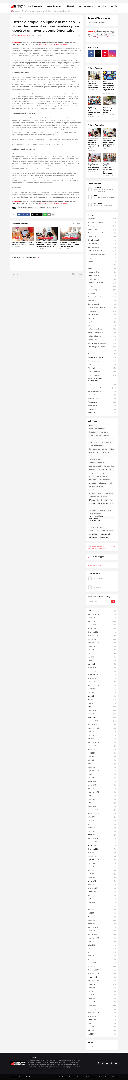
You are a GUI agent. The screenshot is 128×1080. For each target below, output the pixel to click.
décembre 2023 (102, 632)
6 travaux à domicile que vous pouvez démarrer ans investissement (45, 11)
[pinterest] (116, 1063)
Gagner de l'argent (54, 6)
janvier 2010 (102, 966)
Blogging (102, 226)
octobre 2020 (102, 746)
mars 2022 (102, 707)
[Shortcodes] (112, 60)
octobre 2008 (102, 1020)
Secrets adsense (102, 361)
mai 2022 (102, 700)
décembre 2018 (102, 788)
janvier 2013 (102, 845)
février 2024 (102, 625)
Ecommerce (102, 265)
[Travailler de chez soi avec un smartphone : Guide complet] (94, 75)
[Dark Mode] (112, 6)
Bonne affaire (102, 229)
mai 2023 (102, 657)
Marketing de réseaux (102, 332)
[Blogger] (98, 60)
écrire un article (102, 276)
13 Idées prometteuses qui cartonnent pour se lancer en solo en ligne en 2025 (109, 86)
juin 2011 (102, 906)
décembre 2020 (102, 742)
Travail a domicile (102, 372)
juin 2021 (102, 735)
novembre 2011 (102, 888)
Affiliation (102, 6)
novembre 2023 (102, 635)
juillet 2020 (102, 756)
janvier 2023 (102, 671)
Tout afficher (76, 223)
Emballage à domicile (102, 283)
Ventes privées (102, 406)
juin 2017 (102, 820)
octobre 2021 (102, 724)
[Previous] (114, 11)
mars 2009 (102, 1002)
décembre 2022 (102, 675)
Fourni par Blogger (97, 557)
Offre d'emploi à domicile (102, 347)
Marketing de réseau (102, 329)
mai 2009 (102, 995)
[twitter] (102, 1063)
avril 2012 (102, 874)
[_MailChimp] (112, 58)
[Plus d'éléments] (53, 214)
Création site (102, 244)
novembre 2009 (102, 973)
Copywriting (102, 236)
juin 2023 (102, 653)
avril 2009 (102, 998)
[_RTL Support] (91, 60)
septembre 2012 (102, 860)
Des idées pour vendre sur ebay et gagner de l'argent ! (23, 243)
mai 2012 (102, 870)
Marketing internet (102, 336)
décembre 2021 (102, 717)
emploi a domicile (102, 286)
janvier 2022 (102, 714)
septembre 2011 (102, 895)
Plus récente (16, 274)
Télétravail (70, 6)
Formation (102, 293)
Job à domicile (102, 315)
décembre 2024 (102, 614)
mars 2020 (102, 764)
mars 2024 (102, 621)
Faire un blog (102, 290)
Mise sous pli (102, 340)
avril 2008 (102, 1034)
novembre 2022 (102, 678)
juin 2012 (102, 867)
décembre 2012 (102, 849)
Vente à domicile (102, 398)
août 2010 (102, 941)
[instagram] (111, 1063)
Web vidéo (102, 413)
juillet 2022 (102, 692)
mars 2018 (102, 803)
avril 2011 (102, 913)
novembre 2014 (102, 842)
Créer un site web (102, 247)
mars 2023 (102, 664)
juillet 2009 (102, 988)
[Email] (49, 214)
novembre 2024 (102, 618)
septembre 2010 (102, 938)
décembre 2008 (102, 1013)
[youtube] (107, 1063)
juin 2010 (102, 948)
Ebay (102, 258)
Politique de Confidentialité (86, 1077)
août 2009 (102, 984)
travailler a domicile (102, 391)
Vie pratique (102, 409)
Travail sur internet (85, 6)
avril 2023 (102, 660)
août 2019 (102, 774)
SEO (102, 364)
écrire (102, 268)
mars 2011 (102, 917)
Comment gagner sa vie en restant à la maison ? (109, 110)
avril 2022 (102, 703)
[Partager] (79, 35)
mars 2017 (102, 824)
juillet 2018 (102, 799)
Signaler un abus (96, 565)
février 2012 (102, 877)
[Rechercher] (116, 6)
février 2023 (102, 668)
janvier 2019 (102, 785)
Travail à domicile (35, 6)
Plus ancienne (77, 274)
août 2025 (102, 611)
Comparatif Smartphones (97, 22)
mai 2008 (102, 1030)
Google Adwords (102, 304)
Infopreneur (102, 311)
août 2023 (102, 646)
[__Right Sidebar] (98, 58)
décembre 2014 (102, 838)
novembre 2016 (102, 828)
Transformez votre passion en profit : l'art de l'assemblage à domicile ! (109, 142)
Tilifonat (115, 1077)
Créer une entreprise (102, 251)
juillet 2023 (102, 650)
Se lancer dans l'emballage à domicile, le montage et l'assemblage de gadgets (46, 244)
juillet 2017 (102, 817)
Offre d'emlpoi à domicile (28, 18)
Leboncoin (102, 318)
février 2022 (102, 710)
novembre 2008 (102, 1016)
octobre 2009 (102, 977)
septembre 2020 (102, 749)
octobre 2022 (102, 682)
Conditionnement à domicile (102, 233)
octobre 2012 (102, 856)
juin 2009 (102, 991)
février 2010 (102, 963)
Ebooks (102, 261)
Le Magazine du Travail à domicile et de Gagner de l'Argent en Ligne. (101, 547)
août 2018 (102, 796)
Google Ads (102, 300)
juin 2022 (102, 696)
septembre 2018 (102, 792)
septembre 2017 (102, 813)
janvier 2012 (102, 881)
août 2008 (102, 1023)
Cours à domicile (102, 240)
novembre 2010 (102, 931)
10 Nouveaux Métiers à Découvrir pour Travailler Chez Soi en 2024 (69, 244)
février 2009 (102, 1005)
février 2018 (102, 806)
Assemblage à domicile (102, 222)
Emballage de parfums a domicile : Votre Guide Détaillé (93, 166)
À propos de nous (68, 1077)
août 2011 (102, 899)
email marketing (102, 279)
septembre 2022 (102, 685)
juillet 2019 (102, 778)
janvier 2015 (102, 835)
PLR (102, 350)
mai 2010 (102, 952)
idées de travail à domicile (102, 308)
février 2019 (102, 781)
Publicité (102, 354)
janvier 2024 (102, 628)
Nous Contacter (104, 1077)
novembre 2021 (102, 721)
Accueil (15, 18)
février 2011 (102, 920)
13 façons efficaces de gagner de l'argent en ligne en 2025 (94, 110)
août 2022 (102, 689)
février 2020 (102, 767)
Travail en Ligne (102, 384)
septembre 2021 (102, 728)
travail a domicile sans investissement (101, 380)
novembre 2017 (102, 810)
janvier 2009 (102, 1009)
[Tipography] (105, 60)
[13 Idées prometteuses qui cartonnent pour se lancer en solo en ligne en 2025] (109, 75)
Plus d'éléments (98, 578)
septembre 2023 (102, 643)
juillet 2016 (102, 831)
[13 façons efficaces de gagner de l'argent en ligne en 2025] (94, 100)
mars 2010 (102, 959)
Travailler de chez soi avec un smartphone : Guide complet (94, 84)
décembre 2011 (102, 885)
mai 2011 (102, 909)
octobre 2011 (102, 892)
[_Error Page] (105, 58)
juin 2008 (102, 1027)
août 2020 (102, 753)
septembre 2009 (102, 981)
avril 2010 (102, 956)
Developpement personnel (102, 254)
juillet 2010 (102, 945)
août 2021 (102, 732)
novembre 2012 (102, 852)
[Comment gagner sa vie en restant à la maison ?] (109, 100)
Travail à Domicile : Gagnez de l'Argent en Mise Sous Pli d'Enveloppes (108, 168)
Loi (102, 325)
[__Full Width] (91, 58)
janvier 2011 (102, 924)
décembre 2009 (102, 970)
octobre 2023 (102, 639)
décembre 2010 (102, 927)
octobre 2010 (102, 934)
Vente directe (102, 402)
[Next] (117, 11)
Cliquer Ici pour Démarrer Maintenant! (53, 44)
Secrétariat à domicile (102, 357)
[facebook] (98, 1063)
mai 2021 (102, 739)
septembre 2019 (102, 771)
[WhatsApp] (45, 214)
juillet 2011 (102, 902)
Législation (102, 322)
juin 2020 (102, 760)
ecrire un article (102, 272)
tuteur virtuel (102, 395)
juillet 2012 (102, 863)
